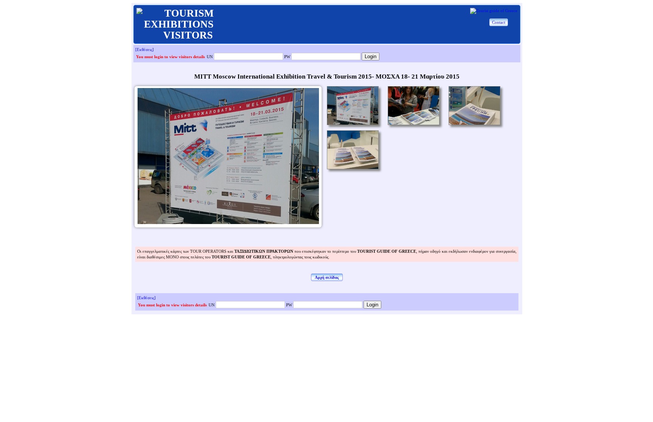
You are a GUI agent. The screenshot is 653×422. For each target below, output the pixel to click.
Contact (498, 22)
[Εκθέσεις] (144, 49)
